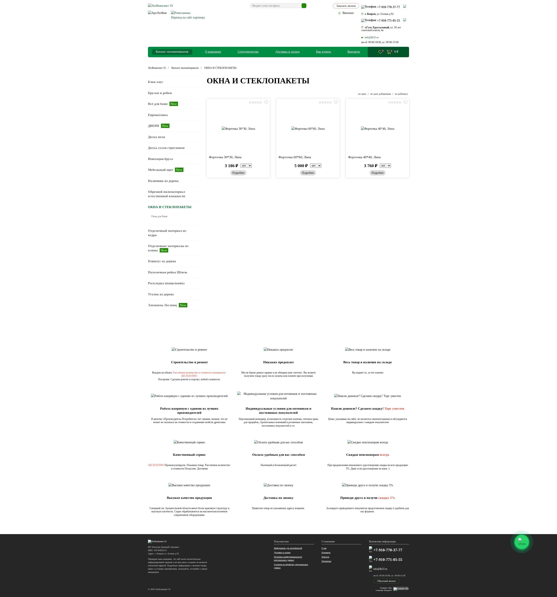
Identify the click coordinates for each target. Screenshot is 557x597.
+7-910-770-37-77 (387, 550)
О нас (324, 548)
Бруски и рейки (160, 93)
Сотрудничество (248, 51)
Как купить (323, 51)
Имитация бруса (160, 159)
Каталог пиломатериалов (172, 51)
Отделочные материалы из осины (168, 248)
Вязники (348, 13)
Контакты (353, 51)
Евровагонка (158, 115)
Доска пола (156, 137)
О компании (213, 51)
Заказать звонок (346, 5)
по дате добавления (380, 93)
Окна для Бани (159, 216)
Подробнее (238, 172)
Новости (325, 557)
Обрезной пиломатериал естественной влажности (166, 194)
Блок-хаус (155, 82)
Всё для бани (162, 104)
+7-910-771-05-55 (387, 560)
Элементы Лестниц (167, 305)
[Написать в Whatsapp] (404, 6)
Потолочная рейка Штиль (167, 272)
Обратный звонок (386, 581)
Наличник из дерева (163, 181)
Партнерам (326, 561)
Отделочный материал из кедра (167, 233)
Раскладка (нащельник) (166, 283)
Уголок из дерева (161, 294)
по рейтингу (401, 93)
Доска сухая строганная (166, 148)
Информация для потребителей (288, 548)
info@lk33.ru (380, 568)
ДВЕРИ (158, 126)
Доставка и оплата (287, 51)
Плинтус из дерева (162, 261)
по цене (362, 93)
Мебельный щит (165, 170)
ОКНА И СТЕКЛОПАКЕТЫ (169, 207)
